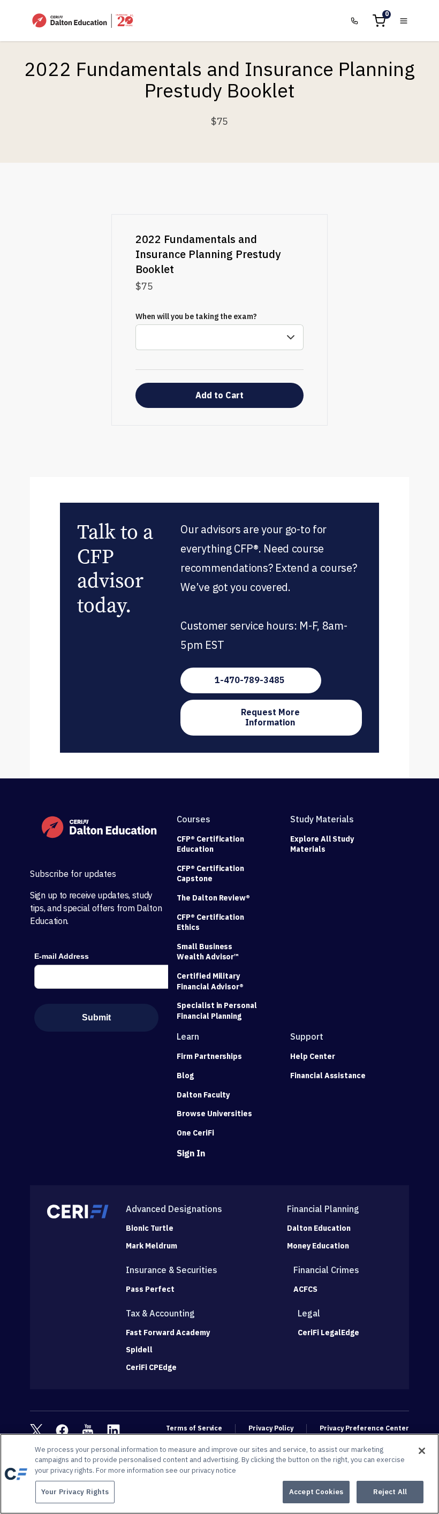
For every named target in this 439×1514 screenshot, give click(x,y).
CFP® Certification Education (210, 844)
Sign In (191, 1153)
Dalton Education (319, 1228)
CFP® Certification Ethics (210, 922)
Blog (185, 1075)
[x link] (36, 1430)
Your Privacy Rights (75, 1491)
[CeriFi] (78, 1211)
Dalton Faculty (203, 1095)
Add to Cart (219, 395)
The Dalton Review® (213, 898)
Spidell (139, 1349)
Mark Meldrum (151, 1246)
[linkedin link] (113, 1430)
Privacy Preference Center (364, 1428)
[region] (219, 1474)
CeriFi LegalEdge (328, 1332)
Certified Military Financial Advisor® (210, 981)
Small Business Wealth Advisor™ (208, 952)
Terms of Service (194, 1428)
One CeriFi (195, 1133)
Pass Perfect (150, 1289)
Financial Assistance (328, 1075)
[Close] (422, 1451)
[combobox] (219, 337)
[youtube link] (87, 1430)
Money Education (318, 1246)
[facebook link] (62, 1430)
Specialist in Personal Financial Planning (217, 1011)
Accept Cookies (316, 1491)
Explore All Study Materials (322, 844)
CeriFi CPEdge (151, 1367)
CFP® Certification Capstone (210, 874)
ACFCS (305, 1289)
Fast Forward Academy (168, 1332)
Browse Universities (214, 1113)
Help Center (312, 1056)
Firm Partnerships (209, 1056)
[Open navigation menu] (403, 21)
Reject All (390, 1491)
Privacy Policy (270, 1428)
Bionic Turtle (149, 1228)
